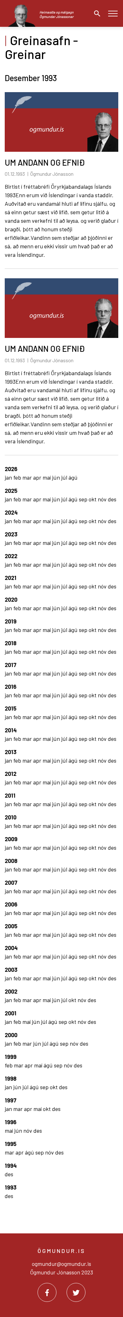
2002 (11, 991)
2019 (10, 621)
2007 (11, 882)
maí (47, 477)
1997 (10, 1100)
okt (93, 499)
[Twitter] (76, 1292)
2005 (11, 926)
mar (27, 477)
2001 (10, 1013)
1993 (10, 1187)
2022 (11, 555)
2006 (11, 904)
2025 (11, 490)
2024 (11, 512)
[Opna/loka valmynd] (112, 13)
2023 (11, 534)
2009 (11, 839)
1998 (10, 1078)
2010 (10, 817)
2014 (11, 730)
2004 (11, 947)
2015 (10, 708)
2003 (11, 969)
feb (17, 477)
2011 (10, 795)
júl (64, 477)
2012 (10, 773)
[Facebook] (47, 1292)
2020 (11, 599)
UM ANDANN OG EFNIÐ (45, 162)
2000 (11, 1034)
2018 (10, 643)
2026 (11, 468)
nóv (103, 499)
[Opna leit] (95, 14)
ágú (73, 477)
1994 (11, 1165)
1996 (10, 1122)
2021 (10, 577)
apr (38, 477)
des (112, 499)
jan (9, 477)
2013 (10, 751)
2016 (10, 686)
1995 (10, 1143)
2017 (10, 664)
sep (84, 499)
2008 (11, 860)
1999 (10, 1056)
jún (56, 477)
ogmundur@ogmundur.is (61, 1263)
